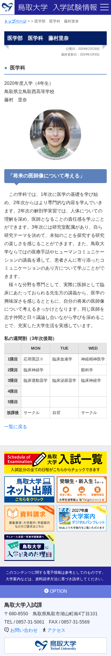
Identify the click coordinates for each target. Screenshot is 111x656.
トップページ (15, 21)
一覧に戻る (15, 426)
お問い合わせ (24, 630)
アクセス (56, 630)
